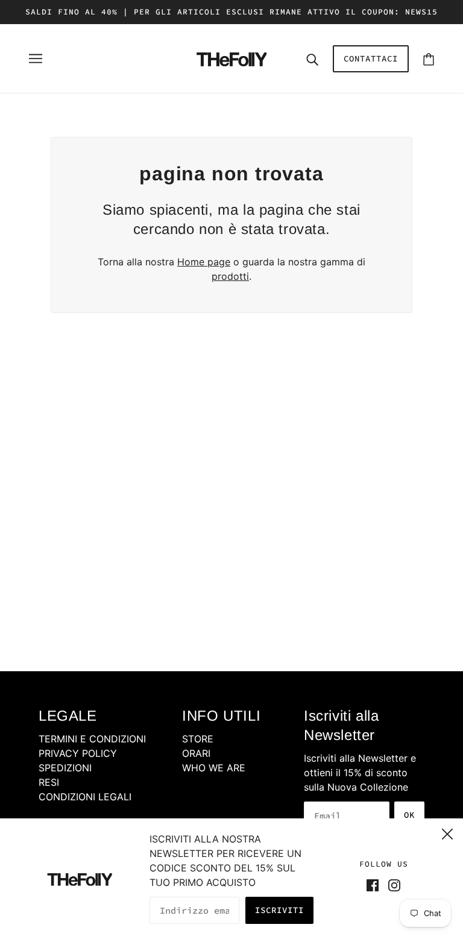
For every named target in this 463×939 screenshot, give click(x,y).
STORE (197, 739)
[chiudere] (447, 832)
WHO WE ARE (213, 768)
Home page (203, 262)
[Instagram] (391, 884)
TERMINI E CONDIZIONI (92, 739)
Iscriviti (279, 910)
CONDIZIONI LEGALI (85, 797)
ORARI (196, 753)
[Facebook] (375, 884)
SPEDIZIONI (65, 768)
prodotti (230, 276)
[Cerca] (312, 58)
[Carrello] (429, 59)
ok (409, 814)
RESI (49, 782)
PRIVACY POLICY (78, 753)
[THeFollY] (231, 57)
